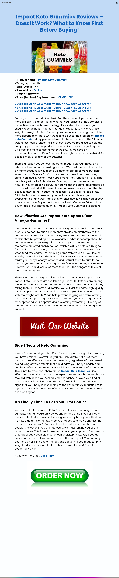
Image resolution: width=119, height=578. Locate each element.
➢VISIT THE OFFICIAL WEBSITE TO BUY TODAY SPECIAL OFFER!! (53, 104)
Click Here (47, 455)
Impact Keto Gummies (52, 79)
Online (38, 90)
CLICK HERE (65, 97)
